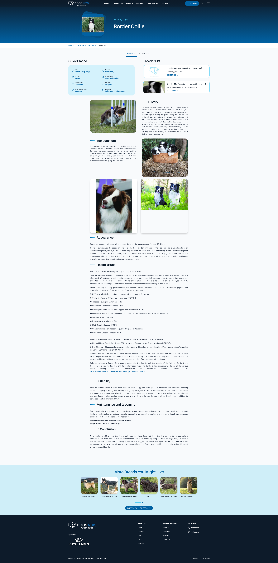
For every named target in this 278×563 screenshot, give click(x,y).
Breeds (107, 3)
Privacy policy (101, 558)
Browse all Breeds (137, 508)
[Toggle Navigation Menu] (208, 3)
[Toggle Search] (203, 3)
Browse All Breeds (86, 45)
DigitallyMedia (204, 559)
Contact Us (166, 539)
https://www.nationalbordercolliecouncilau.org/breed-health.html (117, 371)
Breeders (118, 3)
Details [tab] (131, 54)
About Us (166, 528)
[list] (139, 490)
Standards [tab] (145, 54)
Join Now (192, 3)
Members (140, 3)
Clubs (139, 535)
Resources (153, 3)
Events (129, 3)
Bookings (165, 3)
